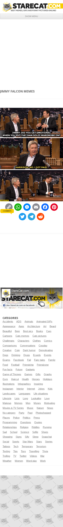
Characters (23, 340)
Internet (31, 388)
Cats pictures (39, 336)
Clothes (37, 340)
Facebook (18, 360)
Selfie (35, 432)
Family (51, 360)
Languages (24, 393)
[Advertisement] (31, 52)
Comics (48, 340)
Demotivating (46, 350)
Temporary (27, 446)
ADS (18, 321)
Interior (20, 388)
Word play (31, 461)
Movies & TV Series (13, 408)
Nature (40, 408)
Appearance (9, 326)
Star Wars (27, 441)
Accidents (8, 321)
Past (30, 413)
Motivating (49, 403)
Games (28, 374)
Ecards (37, 355)
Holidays (47, 379)
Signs (19, 437)
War (42, 456)
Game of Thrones (12, 374)
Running (47, 427)
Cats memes (22, 336)
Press (37, 417)
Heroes (36, 379)
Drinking (15, 355)
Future (19, 369)
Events (47, 355)
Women (19, 461)
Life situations (41, 393)
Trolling (6, 456)
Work (43, 461)
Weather (7, 461)
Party (21, 413)
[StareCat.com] (31, 7)
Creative (7, 350)
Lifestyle (7, 398)
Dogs (5, 355)
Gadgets (30, 369)
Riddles (36, 427)
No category (9, 413)
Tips (15, 451)
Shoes (44, 432)
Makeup (7, 403)
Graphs (48, 374)
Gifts (38, 374)
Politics (26, 417)
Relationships (10, 427)
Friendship (28, 365)
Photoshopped (43, 413)
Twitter (23, 456)
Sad (5, 432)
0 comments (7, 211)
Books (39, 331)
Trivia (45, 451)
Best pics (28, 331)
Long (25, 398)
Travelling (34, 451)
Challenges (8, 340)
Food (5, 365)
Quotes (38, 422)
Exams (6, 360)
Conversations (27, 345)
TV (14, 456)
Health (25, 379)
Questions (25, 422)
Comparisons (10, 345)
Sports (15, 441)
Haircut (15, 379)
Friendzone (43, 365)
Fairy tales (39, 360)
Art (44, 326)
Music (30, 408)
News (50, 408)
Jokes (41, 388)
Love (47, 398)
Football (15, 365)
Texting (6, 451)
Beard (53, 326)
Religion (24, 427)
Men (28, 403)
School (13, 432)
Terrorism (41, 446)
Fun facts (7, 369)
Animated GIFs (44, 321)
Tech (15, 446)
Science (25, 432)
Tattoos (6, 446)
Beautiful (7, 331)
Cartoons (7, 336)
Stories (48, 441)
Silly (27, 437)
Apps (21, 326)
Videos (33, 456)
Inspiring (38, 384)
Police (16, 417)
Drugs (26, 355)
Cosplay (43, 345)
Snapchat (47, 437)
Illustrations (9, 384)
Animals (29, 321)
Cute (17, 350)
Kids (50, 388)
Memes (18, 403)
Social (6, 441)
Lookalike (36, 398)
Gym (5, 379)
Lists (17, 398)
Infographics (24, 384)
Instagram (8, 388)
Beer (17, 331)
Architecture (33, 326)
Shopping (7, 437)
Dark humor (29, 350)
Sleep (35, 437)
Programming (10, 422)
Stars (39, 441)
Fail (29, 360)
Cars (48, 331)
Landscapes (9, 393)
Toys (23, 451)
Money (37, 403)
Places (6, 417)
